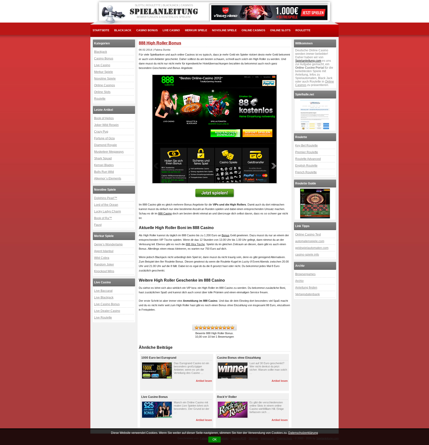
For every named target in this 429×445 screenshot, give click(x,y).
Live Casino (171, 30)
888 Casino (165, 213)
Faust (98, 225)
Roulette (302, 30)
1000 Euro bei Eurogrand (158, 357)
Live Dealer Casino (107, 311)
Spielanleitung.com (308, 60)
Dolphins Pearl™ (105, 198)
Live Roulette (103, 317)
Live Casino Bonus (107, 304)
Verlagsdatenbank (307, 294)
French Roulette (306, 172)
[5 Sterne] (212, 327)
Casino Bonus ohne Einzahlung (239, 357)
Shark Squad (103, 158)
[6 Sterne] (216, 327)
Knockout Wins (104, 271)
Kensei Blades (104, 165)
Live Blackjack (103, 297)
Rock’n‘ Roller (227, 397)
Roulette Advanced (308, 159)
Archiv (299, 281)
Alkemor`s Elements (107, 178)
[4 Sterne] (209, 327)
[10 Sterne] (232, 327)
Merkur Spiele (196, 30)
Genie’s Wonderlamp (108, 244)
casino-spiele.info (307, 254)
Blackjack (122, 30)
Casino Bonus (147, 30)
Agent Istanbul (103, 251)
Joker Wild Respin (106, 125)
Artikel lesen (204, 380)
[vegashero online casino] (269, 12)
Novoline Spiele (224, 30)
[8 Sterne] (224, 327)
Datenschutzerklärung (303, 433)
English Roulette (306, 165)
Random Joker (104, 264)
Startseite (101, 30)
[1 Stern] (197, 327)
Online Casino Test (308, 234)
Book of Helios (104, 118)
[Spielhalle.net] (315, 114)
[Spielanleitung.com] (165, 12)
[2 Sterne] (201, 327)
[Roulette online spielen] (315, 203)
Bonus (225, 235)
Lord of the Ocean (106, 205)
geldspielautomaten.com (311, 248)
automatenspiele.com (309, 241)
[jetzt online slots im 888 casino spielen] (214, 129)
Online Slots (280, 30)
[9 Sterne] (228, 327)
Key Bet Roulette (306, 145)
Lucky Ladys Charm (107, 211)
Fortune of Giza (104, 138)
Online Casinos (253, 30)
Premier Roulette (306, 152)
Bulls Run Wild (104, 172)
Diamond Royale (105, 145)
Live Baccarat (103, 291)
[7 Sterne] (220, 327)
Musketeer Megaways (109, 151)
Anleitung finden (306, 287)
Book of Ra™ (103, 218)
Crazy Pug (101, 131)
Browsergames (305, 274)
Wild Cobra (101, 258)
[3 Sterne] (205, 327)
